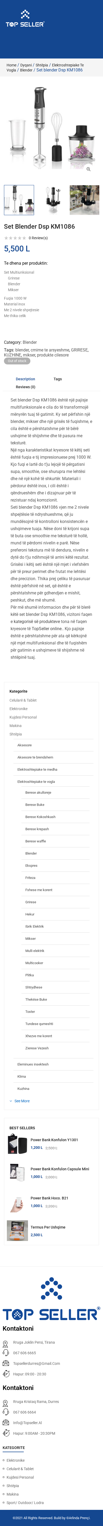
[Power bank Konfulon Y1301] (17, 1143)
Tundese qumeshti (39, 1024)
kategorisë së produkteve (37, 621)
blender (22, 350)
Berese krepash (37, 829)
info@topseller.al (27, 1423)
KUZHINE (12, 355)
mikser (29, 355)
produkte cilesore (53, 355)
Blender (26, 70)
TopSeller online (47, 628)
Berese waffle (35, 841)
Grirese (30, 902)
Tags (58, 379)
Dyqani (26, 65)
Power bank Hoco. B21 (49, 1198)
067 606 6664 (24, 1412)
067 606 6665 (24, 1353)
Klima (21, 1076)
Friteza (30, 878)
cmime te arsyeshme (50, 350)
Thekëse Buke (36, 999)
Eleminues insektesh (33, 1064)
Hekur (29, 914)
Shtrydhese (33, 987)
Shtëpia (42, 65)
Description (25, 379)
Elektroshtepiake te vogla (36, 782)
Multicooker (34, 963)
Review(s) (38, 238)
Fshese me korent (38, 890)
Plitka (29, 975)
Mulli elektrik (34, 951)
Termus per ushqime (48, 1227)
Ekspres (31, 866)
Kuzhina (23, 1089)
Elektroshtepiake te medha (37, 769)
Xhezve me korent (38, 1036)
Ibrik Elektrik (34, 926)
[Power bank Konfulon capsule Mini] (17, 1172)
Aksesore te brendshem (35, 757)
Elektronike (18, 709)
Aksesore (24, 745)
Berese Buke (34, 805)
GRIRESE (79, 350)
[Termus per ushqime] (17, 1230)
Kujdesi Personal (23, 717)
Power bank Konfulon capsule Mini (60, 1169)
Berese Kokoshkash (40, 817)
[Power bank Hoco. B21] (17, 1201)
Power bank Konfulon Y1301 (54, 1140)
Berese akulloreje (38, 792)
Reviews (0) (25, 387)
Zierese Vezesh (37, 1048)
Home (11, 65)
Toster (30, 1012)
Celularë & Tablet (23, 700)
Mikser (30, 939)
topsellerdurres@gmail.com (36, 1363)
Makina (16, 726)
